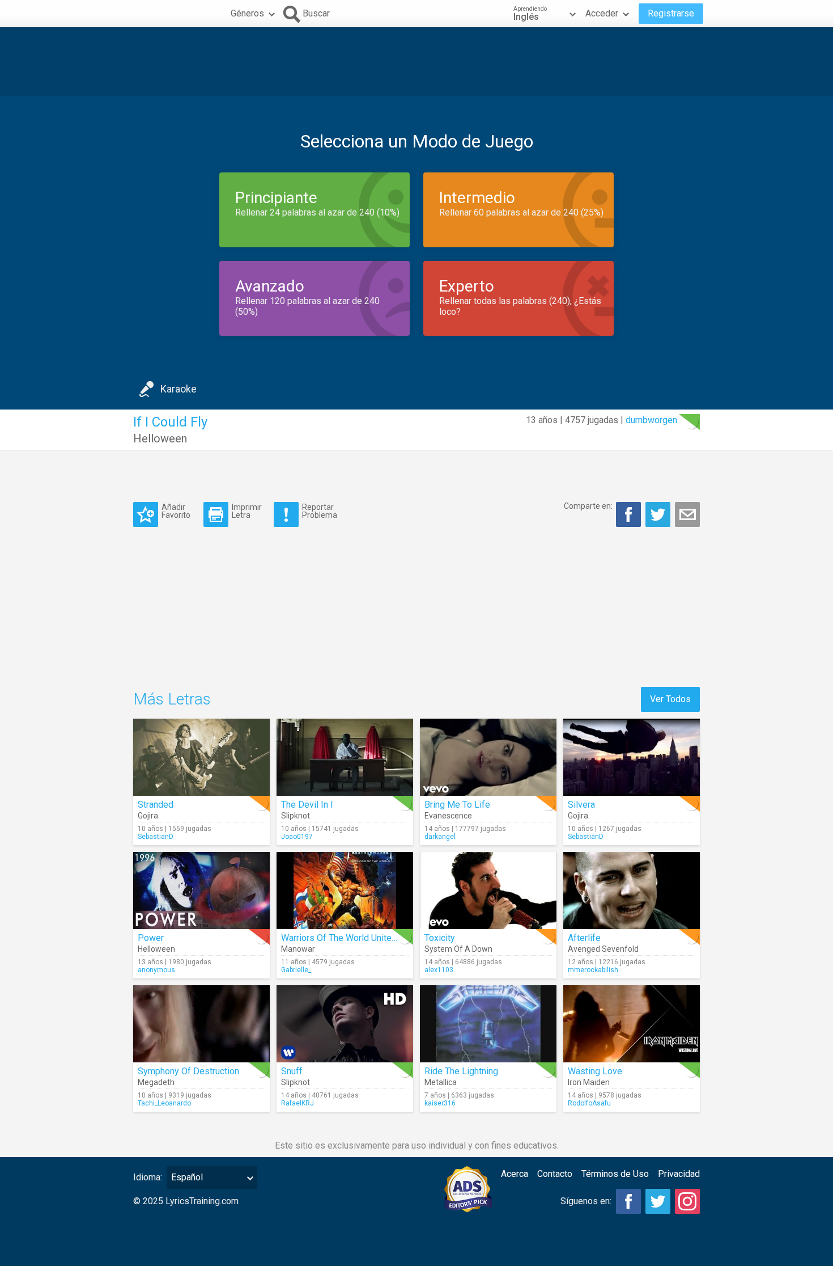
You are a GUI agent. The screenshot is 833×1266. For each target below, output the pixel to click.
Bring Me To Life (457, 804)
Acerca (514, 1173)
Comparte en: (588, 506)
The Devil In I (307, 804)
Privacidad (679, 1173)
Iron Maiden (589, 1082)
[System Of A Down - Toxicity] (488, 890)
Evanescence (448, 815)
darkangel (440, 837)
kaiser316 (440, 1103)
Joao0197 (297, 837)
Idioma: (147, 1177)
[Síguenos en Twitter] (657, 1201)
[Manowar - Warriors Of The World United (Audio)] (345, 890)
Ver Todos (670, 699)
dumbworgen (651, 420)
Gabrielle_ (296, 970)
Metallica (440, 1082)
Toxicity (439, 937)
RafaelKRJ (297, 1103)
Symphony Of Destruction (188, 1071)
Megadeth (156, 1082)
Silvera (581, 804)
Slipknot (295, 815)
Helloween (160, 438)
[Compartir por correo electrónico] (687, 514)
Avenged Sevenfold (603, 948)
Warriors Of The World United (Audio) (354, 937)
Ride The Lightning (461, 1071)
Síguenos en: (585, 1201)
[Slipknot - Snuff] (345, 1023)
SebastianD (155, 837)
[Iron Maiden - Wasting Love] (631, 1023)
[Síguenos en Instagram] (687, 1201)
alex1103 (438, 970)
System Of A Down (458, 948)
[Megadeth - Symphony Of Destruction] (201, 1023)
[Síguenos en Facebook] (628, 1201)
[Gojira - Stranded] (201, 757)
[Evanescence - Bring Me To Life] (488, 757)
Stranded (155, 804)
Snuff (292, 1071)
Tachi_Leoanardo (164, 1103)
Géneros (247, 13)
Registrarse (671, 13)
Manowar (298, 948)
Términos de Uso (615, 1173)
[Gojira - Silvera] (631, 757)
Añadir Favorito (176, 511)
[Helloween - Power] (201, 890)
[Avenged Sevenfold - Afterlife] (631, 890)
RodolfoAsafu (589, 1103)
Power (151, 937)
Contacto (554, 1173)
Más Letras (172, 699)
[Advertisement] (416, 61)
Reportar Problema (319, 511)
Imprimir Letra (247, 511)
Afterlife (584, 937)
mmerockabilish (593, 970)
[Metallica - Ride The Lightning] (488, 1023)
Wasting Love (595, 1071)
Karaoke (178, 389)
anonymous (156, 970)
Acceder (601, 13)
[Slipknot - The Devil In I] (345, 757)
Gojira (148, 815)
